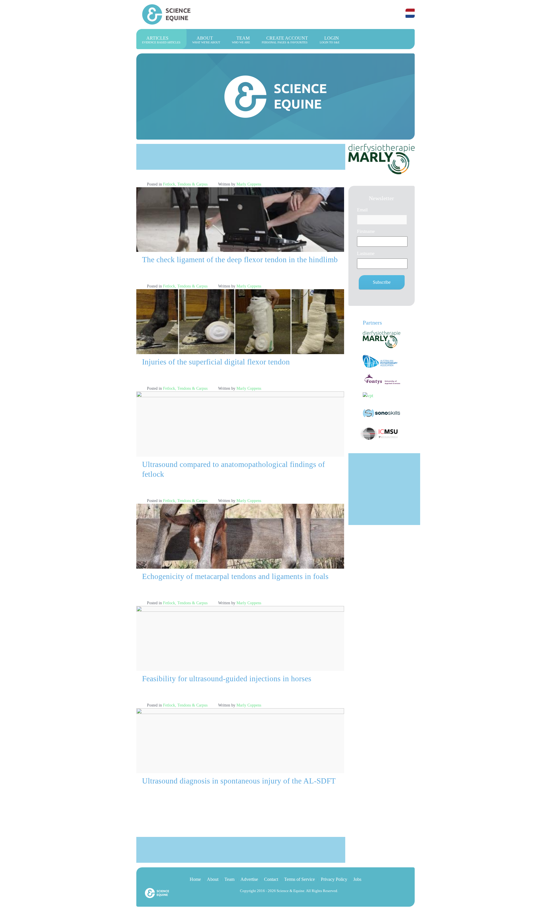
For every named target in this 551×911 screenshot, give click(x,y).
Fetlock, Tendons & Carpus (185, 184)
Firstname (366, 231)
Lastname (366, 253)
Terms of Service (299, 879)
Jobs (357, 879)
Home (195, 879)
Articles (161, 40)
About (206, 40)
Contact (271, 879)
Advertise (249, 879)
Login (329, 40)
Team (241, 40)
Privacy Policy (334, 879)
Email (362, 209)
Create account (285, 40)
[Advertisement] (240, 157)
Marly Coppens (248, 184)
